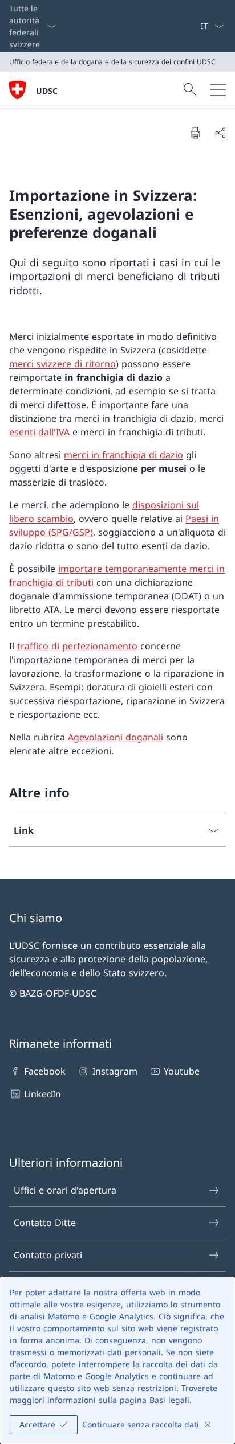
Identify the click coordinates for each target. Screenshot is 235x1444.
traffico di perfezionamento (77, 646)
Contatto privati (48, 1255)
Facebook (45, 1071)
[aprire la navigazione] (218, 90)
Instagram (114, 1071)
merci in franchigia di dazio (123, 455)
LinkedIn (42, 1094)
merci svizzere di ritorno (62, 363)
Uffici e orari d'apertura (65, 1190)
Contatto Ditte (45, 1222)
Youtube (182, 1071)
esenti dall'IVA (39, 432)
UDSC (47, 90)
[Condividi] (220, 132)
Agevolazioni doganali (115, 737)
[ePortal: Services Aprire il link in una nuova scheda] (195, 26)
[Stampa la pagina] (195, 132)
